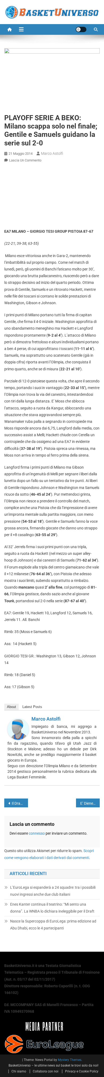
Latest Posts (32, 707)
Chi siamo (18, 1071)
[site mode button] (81, 29)
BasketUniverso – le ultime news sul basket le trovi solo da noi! (53, 1065)
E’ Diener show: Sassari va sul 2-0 (90, 803)
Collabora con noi (45, 1071)
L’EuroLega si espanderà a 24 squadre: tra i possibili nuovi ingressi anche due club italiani (52, 891)
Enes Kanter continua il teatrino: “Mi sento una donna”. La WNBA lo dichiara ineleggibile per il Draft (52, 907)
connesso (37, 833)
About (11, 707)
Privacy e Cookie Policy (81, 1071)
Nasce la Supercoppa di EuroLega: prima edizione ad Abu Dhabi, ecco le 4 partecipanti (53, 924)
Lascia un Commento (25, 160)
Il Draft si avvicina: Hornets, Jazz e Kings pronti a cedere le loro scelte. (20, 803)
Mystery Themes (69, 1060)
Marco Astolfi (52, 153)
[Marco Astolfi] (18, 729)
